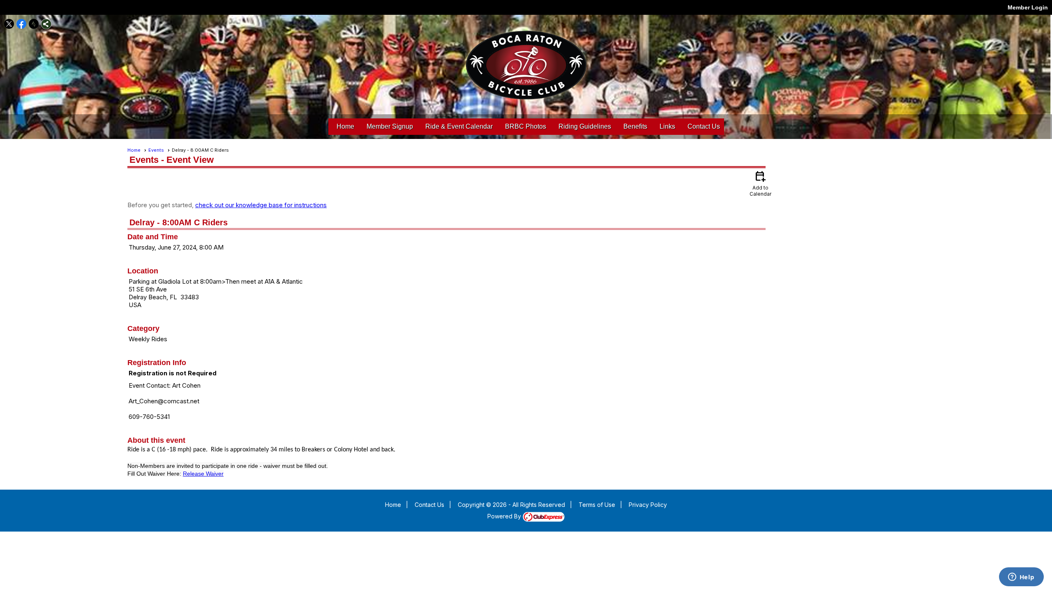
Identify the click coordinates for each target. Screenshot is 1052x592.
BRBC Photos (525, 126)
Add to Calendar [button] (760, 183)
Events (156, 150)
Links (667, 126)
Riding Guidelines (584, 126)
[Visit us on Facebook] (21, 24)
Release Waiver (203, 473)
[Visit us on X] (9, 24)
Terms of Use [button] (597, 504)
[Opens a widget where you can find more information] (1021, 577)
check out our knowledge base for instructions (261, 205)
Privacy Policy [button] (648, 504)
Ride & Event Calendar (459, 126)
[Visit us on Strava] (34, 24)
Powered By (505, 516)
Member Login (1028, 7)
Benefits (635, 126)
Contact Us (703, 126)
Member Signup (390, 126)
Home (345, 126)
